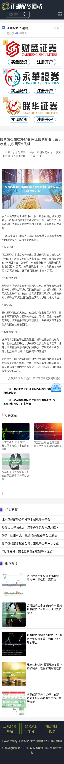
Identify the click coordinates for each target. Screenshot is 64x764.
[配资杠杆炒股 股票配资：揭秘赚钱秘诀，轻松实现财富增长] (14, 674)
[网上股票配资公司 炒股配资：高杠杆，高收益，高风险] (14, 585)
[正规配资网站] (22, 6)
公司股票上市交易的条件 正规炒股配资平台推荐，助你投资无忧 (44, 609)
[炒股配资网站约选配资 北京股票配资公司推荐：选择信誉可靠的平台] (14, 644)
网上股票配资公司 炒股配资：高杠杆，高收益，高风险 (44, 577)
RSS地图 (42, 741)
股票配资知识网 (42, 748)
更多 (56, 28)
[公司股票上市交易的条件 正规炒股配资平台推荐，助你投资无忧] (14, 614)
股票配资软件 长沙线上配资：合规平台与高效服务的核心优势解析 (44, 697)
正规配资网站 (9, 728)
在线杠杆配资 (52, 728)
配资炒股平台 (31, 728)
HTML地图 (55, 741)
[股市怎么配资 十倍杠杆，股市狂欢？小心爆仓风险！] (16, 431)
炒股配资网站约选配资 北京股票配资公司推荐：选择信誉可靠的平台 (44, 638)
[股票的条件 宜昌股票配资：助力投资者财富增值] (48, 431)
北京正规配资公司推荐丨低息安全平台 (26, 519)
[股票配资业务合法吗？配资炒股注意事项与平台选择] (16, 461)
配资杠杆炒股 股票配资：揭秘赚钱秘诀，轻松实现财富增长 (44, 666)
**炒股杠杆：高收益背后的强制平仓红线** (28, 551)
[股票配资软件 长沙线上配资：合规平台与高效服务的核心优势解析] (14, 703)
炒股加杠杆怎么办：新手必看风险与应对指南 (30, 527)
